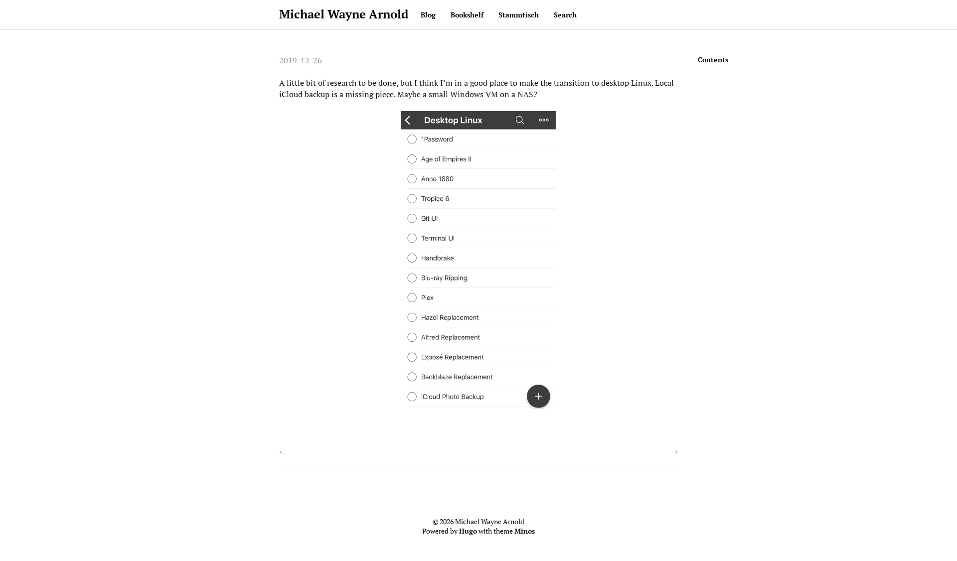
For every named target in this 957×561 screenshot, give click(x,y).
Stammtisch (518, 14)
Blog (428, 14)
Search (565, 14)
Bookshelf (467, 14)
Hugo (468, 531)
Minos (524, 531)
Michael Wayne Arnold (343, 14)
